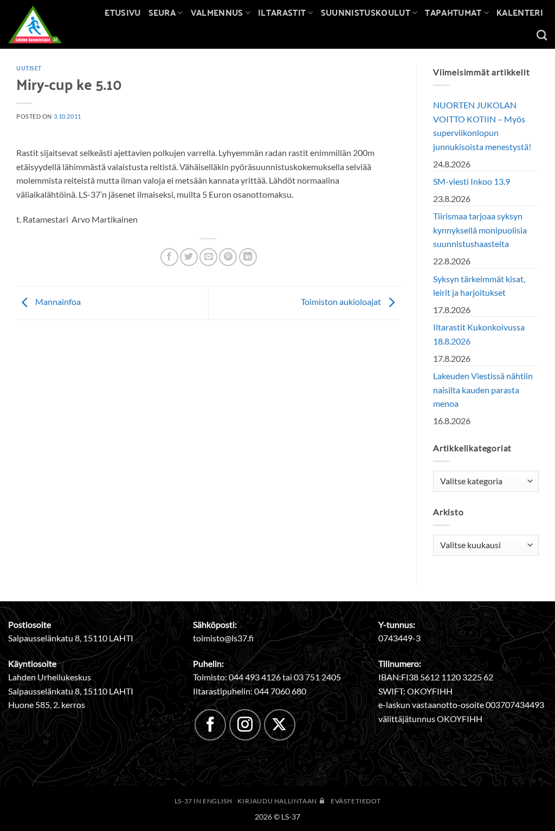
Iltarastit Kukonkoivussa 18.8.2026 (479, 334)
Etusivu (122, 12)
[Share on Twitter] (189, 257)
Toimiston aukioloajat (342, 301)
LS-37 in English (204, 801)
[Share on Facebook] (169, 257)
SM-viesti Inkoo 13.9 (471, 181)
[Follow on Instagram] (245, 725)
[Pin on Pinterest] (228, 257)
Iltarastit (282, 12)
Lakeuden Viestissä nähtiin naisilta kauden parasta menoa (483, 389)
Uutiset (29, 68)
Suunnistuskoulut (365, 12)
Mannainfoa (57, 301)
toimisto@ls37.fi (223, 638)
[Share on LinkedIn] (248, 257)
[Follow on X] (279, 725)
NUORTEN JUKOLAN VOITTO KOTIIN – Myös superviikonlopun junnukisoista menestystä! (482, 126)
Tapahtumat (453, 12)
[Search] (542, 35)
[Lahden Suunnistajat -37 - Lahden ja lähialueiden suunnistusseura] (43, 24)
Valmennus (217, 12)
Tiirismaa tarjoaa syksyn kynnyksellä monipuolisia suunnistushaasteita (480, 230)
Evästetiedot (355, 801)
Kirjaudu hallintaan (277, 801)
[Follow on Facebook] (210, 725)
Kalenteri (519, 12)
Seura (162, 12)
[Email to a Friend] (208, 257)
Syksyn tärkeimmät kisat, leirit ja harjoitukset (479, 286)
